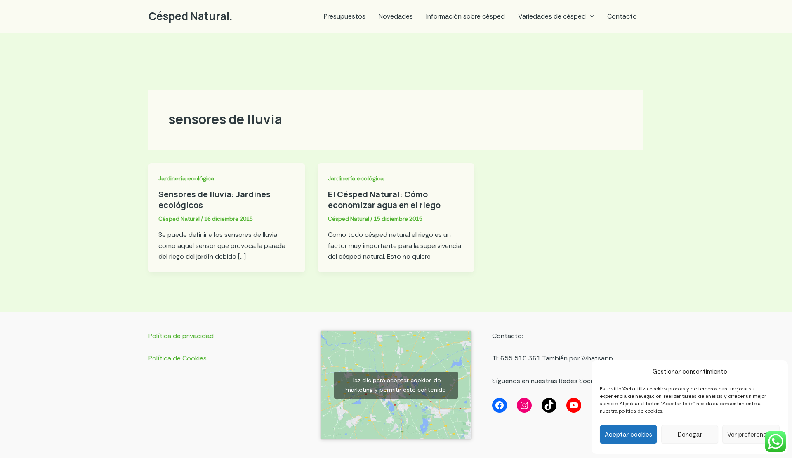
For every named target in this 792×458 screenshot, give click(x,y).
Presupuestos (344, 16)
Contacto (622, 16)
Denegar (690, 434)
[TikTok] (549, 405)
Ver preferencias (751, 434)
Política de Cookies (177, 358)
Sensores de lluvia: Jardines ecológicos (214, 199)
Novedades (396, 16)
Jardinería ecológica (186, 178)
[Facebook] (499, 405)
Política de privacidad (181, 336)
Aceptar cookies (628, 434)
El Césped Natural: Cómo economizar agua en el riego (384, 199)
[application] (590, 16)
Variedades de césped (552, 16)
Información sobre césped (465, 16)
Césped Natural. (190, 16)
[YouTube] (573, 405)
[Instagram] (524, 405)
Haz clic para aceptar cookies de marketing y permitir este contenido (396, 384)
